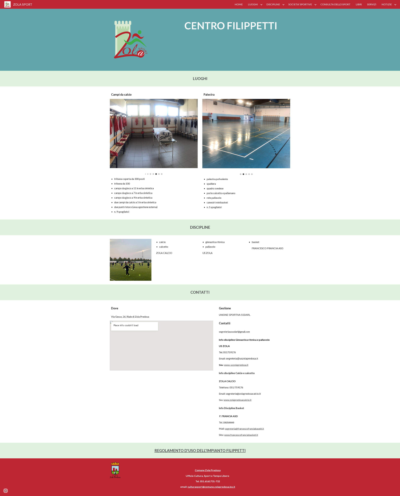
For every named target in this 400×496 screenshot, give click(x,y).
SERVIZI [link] (371, 4)
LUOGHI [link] (253, 4)
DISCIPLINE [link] (273, 4)
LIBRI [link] (359, 4)
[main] (230, 25)
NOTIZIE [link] (387, 4)
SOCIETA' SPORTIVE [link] (300, 4)
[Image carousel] (154, 137)
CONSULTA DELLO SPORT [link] (335, 4)
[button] (5, 491)
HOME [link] (239, 4)
